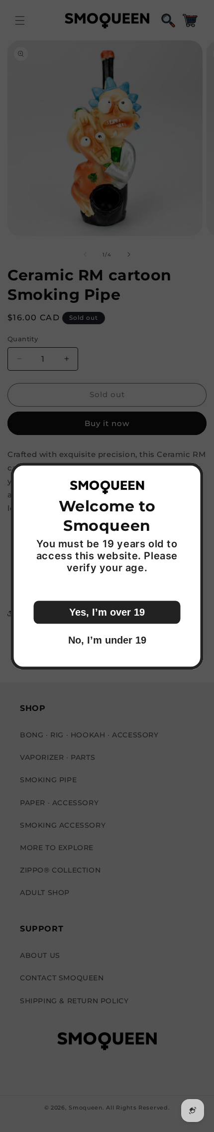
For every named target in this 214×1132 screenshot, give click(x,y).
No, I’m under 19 (107, 640)
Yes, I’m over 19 (107, 612)
